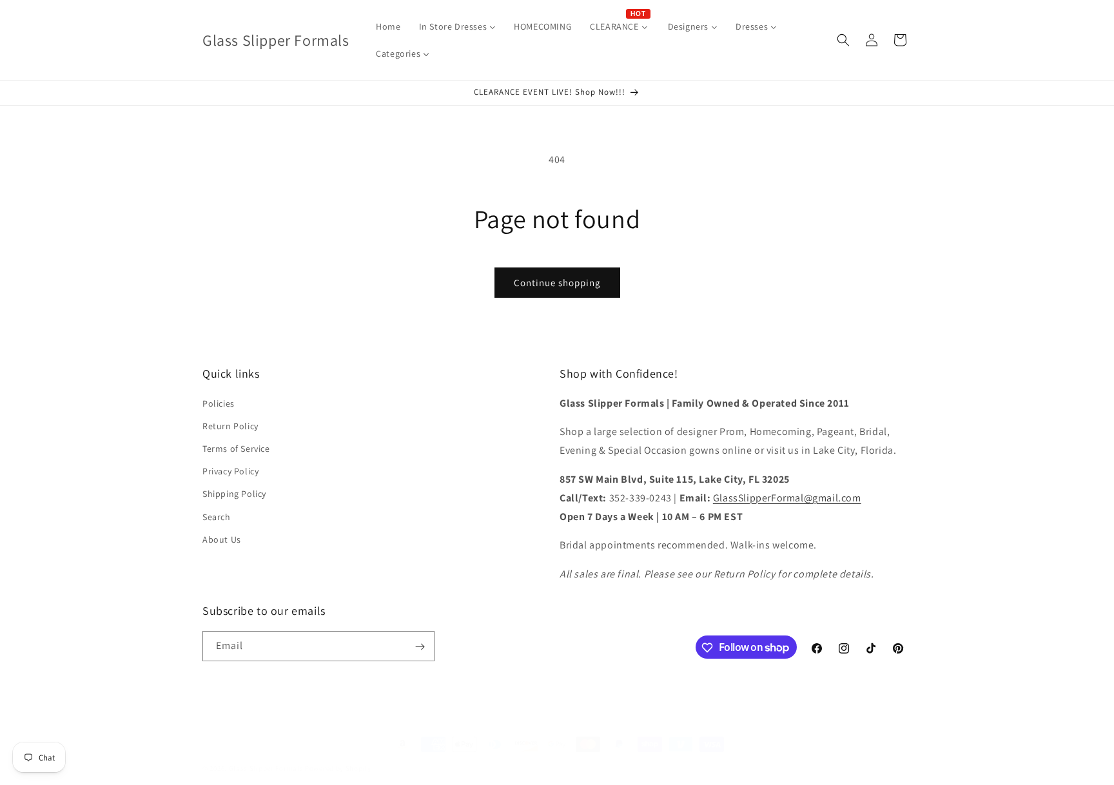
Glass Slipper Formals (266, 768)
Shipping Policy (234, 494)
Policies (218, 403)
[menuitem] (388, 26)
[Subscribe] (420, 647)
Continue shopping (557, 282)
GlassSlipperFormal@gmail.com (787, 498)
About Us (221, 539)
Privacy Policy (230, 471)
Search (216, 517)
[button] (843, 40)
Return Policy (230, 426)
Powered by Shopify (338, 768)
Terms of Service (236, 448)
